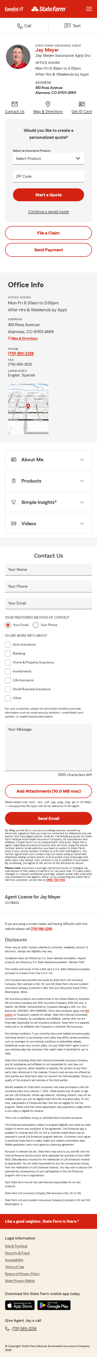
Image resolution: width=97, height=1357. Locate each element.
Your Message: (20, 729)
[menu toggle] (89, 9)
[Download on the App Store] (20, 1305)
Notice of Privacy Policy (22, 1274)
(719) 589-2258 (21, 353)
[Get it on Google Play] (54, 1305)
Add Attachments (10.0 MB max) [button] (48, 791)
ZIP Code (23, 176)
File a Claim (48, 233)
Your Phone (17, 586)
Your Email (17, 603)
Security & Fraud (17, 1253)
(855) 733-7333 (55, 879)
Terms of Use (14, 1267)
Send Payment (48, 250)
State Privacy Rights (20, 1281)
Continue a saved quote (48, 212)
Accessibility (14, 1260)
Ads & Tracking (16, 1246)
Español (11, 9)
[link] (49, 8)
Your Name (17, 570)
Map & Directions (24, 338)
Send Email (48, 818)
